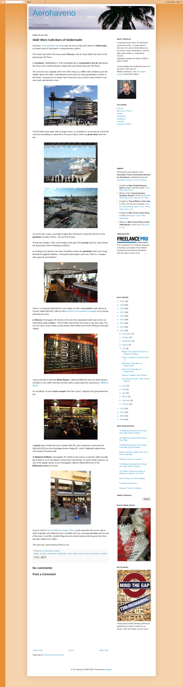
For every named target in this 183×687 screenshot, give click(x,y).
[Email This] (34, 557)
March (125, 397)
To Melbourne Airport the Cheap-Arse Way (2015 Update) (133, 465)
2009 (122, 416)
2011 (122, 408)
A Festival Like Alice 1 (128, 483)
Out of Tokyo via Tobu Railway (132, 478)
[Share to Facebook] (42, 557)
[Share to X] (40, 557)
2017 (122, 312)
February (126, 400)
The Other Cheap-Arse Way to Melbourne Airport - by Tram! (132, 472)
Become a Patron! (124, 111)
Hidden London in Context (130, 459)
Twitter (120, 113)
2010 (122, 412)
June (124, 386)
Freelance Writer (124, 124)
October (126, 337)
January (126, 404)
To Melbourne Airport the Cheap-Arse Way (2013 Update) (133, 446)
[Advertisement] (70, 641)
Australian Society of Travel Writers (132, 180)
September (127, 341)
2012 (122, 330)
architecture (52, 554)
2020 (122, 301)
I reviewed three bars (50, 45)
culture (69, 554)
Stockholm (95, 554)
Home (71, 650)
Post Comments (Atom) (54, 655)
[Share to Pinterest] (45, 557)
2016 (122, 316)
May (124, 389)
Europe (81, 554)
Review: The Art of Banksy (130, 488)
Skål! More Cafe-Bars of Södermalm (132, 364)
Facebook (121, 116)
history (87, 554)
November (127, 334)
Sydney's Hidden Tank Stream (134, 375)
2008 (122, 419)
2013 (122, 327)
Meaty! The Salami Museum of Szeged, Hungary (135, 352)
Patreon (120, 108)
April (124, 393)
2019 (122, 305)
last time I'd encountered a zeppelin (81, 311)
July (124, 348)
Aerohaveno (54, 12)
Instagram (121, 119)
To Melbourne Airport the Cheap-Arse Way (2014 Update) (133, 432)
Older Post (103, 650)
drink (75, 554)
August (125, 345)
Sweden (103, 554)
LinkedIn (120, 121)
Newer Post (38, 650)
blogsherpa (62, 554)
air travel (43, 554)
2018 (122, 308)
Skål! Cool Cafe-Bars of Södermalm (131, 370)
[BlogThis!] (37, 557)
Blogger (108, 669)
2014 (122, 323)
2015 (122, 319)
